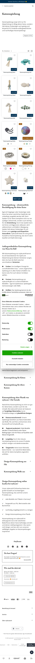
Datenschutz (14, 645)
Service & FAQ (27, 559)
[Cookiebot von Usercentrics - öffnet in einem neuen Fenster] (25, 295)
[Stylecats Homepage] (17, 658)
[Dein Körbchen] (25, 658)
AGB (8, 645)
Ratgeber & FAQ (28, 35)
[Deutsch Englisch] (17, 628)
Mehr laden (17, 199)
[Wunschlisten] (14, 55)
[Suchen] (32, 6)
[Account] (9, 658)
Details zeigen (24, 347)
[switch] (30, 328)
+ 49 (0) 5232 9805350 (10, 576)
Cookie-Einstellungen (23, 644)
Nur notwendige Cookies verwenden (17, 364)
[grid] (28, 51)
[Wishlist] (3, 658)
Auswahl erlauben (17, 358)
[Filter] (31, 652)
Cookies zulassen (17, 353)
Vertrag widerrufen (31, 644)
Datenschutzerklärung (14, 311)
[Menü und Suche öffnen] (31, 658)
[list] (31, 51)
